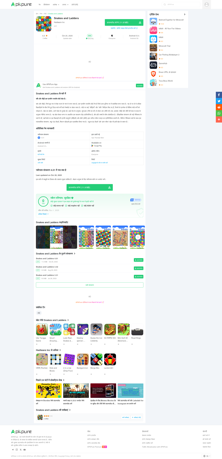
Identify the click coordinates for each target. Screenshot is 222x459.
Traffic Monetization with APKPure (155, 447)
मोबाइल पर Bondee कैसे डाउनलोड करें (48, 402)
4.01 (42, 138)
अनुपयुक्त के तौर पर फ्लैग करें (99, 163)
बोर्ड (45, 13)
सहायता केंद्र (207, 447)
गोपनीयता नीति (53, 456)
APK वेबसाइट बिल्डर (148, 439)
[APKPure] (21, 4)
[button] (90, 37)
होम (37, 13)
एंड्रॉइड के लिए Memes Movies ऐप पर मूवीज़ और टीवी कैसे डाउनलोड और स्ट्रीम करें (103, 402)
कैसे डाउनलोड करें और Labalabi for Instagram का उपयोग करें (130, 402)
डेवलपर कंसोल (146, 435)
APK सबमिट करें (147, 443)
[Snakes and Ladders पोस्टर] (86, 237)
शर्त (72, 456)
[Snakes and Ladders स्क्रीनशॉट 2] (120, 237)
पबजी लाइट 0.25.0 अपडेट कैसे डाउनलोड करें (73, 402)
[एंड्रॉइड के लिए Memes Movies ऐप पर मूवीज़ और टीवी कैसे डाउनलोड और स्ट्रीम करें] (103, 390)
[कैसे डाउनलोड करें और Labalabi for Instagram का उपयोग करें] (130, 390)
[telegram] (12, 449)
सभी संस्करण (90, 285)
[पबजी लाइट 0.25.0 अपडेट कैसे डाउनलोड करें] (76, 390)
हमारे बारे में (206, 435)
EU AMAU (77, 456)
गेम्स (41, 13)
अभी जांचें (40, 163)
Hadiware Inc (59, 22)
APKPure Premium (94, 447)
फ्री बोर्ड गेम (41, 154)
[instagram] (16, 449)
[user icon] (206, 4)
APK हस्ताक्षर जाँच (93, 439)
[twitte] (20, 449)
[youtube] (24, 449)
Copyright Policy (64, 456)
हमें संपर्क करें (207, 439)
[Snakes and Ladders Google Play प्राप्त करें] (96, 146)
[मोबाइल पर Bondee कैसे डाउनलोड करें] (49, 390)
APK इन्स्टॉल (91, 435)
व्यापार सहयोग (207, 443)
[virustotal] (72, 198)
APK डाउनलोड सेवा (93, 443)
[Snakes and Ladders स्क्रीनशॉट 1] (103, 237)
